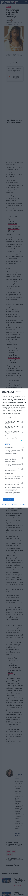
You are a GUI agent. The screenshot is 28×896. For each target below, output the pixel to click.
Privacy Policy (22, 504)
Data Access (14, 504)
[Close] (25, 391)
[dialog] (14, 448)
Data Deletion (5, 504)
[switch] (22, 422)
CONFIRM (8, 499)
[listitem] (14, 418)
